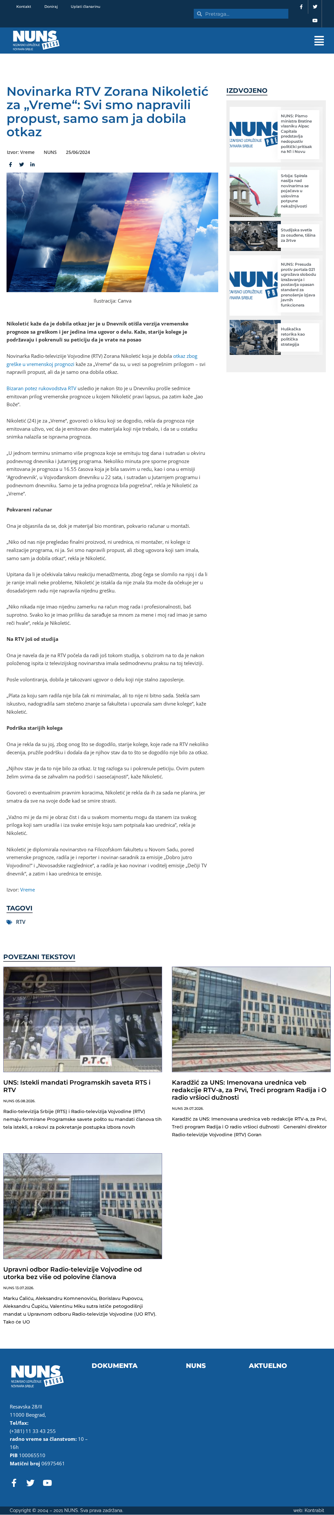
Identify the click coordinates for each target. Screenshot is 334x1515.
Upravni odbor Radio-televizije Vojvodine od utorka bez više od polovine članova (72, 1273)
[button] (212, 40)
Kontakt (23, 6)
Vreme (27, 889)
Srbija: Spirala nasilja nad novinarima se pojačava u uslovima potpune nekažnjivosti (295, 191)
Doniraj (51, 6)
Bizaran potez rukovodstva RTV (41, 388)
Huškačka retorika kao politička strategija (293, 336)
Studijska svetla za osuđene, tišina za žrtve (298, 234)
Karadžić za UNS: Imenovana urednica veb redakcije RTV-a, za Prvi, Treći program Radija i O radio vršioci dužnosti (249, 1090)
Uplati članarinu (85, 6)
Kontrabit (314, 1510)
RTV (20, 921)
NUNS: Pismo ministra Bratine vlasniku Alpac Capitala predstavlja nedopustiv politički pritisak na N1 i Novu (296, 133)
